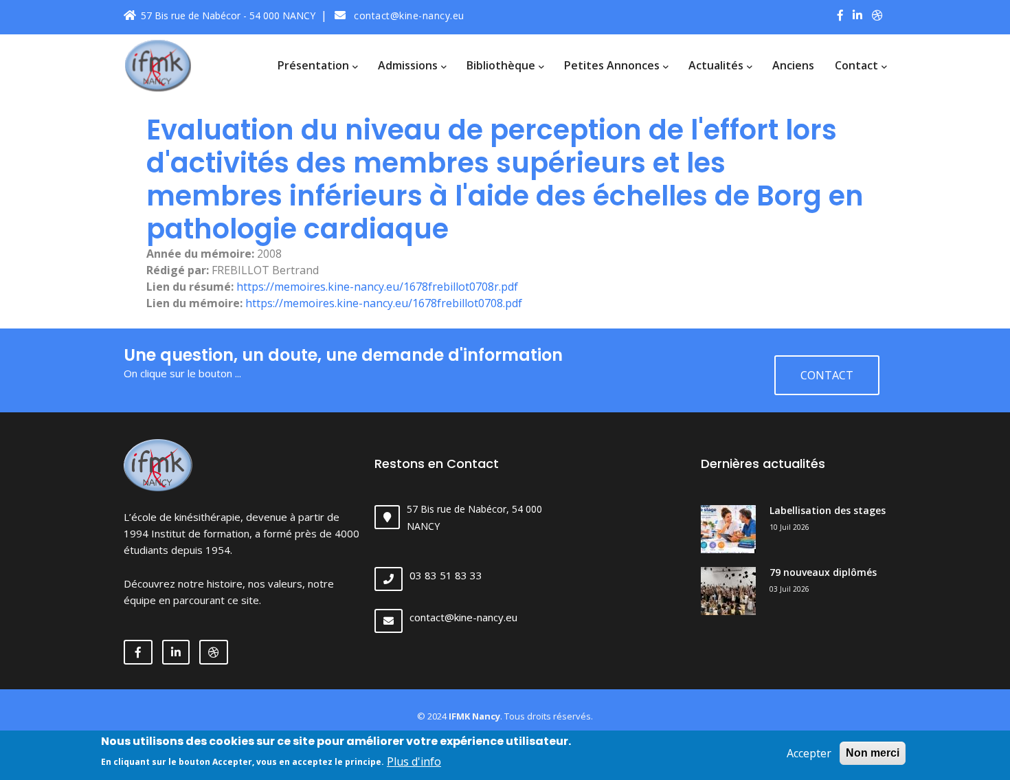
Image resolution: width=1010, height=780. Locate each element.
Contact (858, 65)
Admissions (409, 65)
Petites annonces (613, 65)
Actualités (717, 65)
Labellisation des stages (828, 510)
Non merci (872, 753)
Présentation (315, 65)
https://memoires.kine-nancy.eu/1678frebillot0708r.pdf (377, 286)
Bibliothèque (502, 65)
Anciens (793, 65)
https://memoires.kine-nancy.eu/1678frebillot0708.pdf (383, 303)
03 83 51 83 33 (445, 575)
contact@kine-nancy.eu (407, 15)
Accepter (809, 753)
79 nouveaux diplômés (823, 572)
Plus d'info (414, 760)
